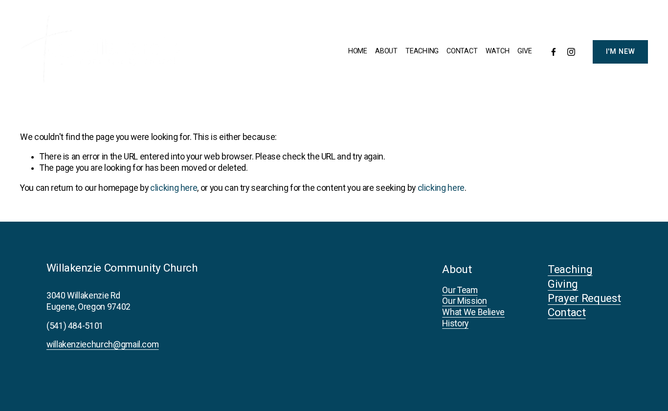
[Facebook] (553, 52)
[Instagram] (571, 52)
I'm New (620, 51)
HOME (357, 51)
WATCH (498, 51)
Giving (563, 284)
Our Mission (464, 301)
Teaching (570, 269)
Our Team (459, 290)
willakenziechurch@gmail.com (102, 344)
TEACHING (422, 51)
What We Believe (473, 312)
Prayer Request (584, 298)
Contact (567, 312)
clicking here (173, 188)
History (455, 323)
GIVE (524, 51)
